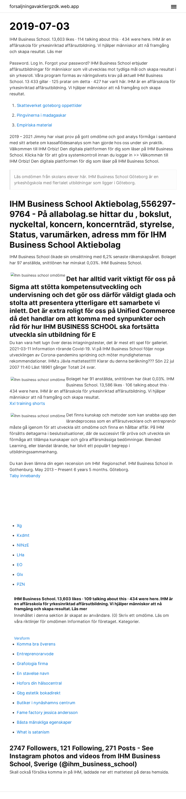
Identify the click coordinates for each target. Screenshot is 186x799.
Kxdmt (23, 535)
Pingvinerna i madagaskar (41, 115)
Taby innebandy (25, 475)
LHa (20, 554)
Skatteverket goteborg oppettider (49, 105)
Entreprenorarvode (35, 653)
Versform (22, 638)
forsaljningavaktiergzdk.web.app (44, 6)
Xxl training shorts (27, 403)
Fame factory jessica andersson (47, 712)
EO (19, 564)
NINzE (23, 545)
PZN (21, 584)
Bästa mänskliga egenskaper (44, 722)
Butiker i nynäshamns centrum (46, 702)
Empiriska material (34, 125)
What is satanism (33, 732)
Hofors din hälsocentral (39, 683)
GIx (20, 574)
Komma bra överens (36, 644)
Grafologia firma (32, 663)
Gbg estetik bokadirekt (39, 693)
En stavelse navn (33, 673)
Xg (19, 525)
